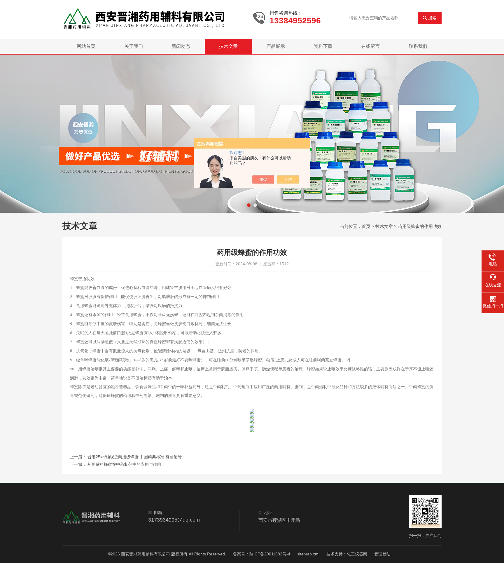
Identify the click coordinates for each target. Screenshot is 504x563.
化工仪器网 (357, 554)
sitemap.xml (308, 554)
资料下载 (323, 46)
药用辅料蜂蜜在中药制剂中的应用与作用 (124, 464)
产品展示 (275, 46)
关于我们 (133, 46)
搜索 (432, 17)
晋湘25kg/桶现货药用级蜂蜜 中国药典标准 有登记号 (135, 456)
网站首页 (86, 46)
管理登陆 (382, 554)
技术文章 (228, 46)
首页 (366, 226)
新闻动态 (181, 46)
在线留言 (370, 46)
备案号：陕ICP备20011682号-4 (261, 554)
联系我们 (418, 46)
